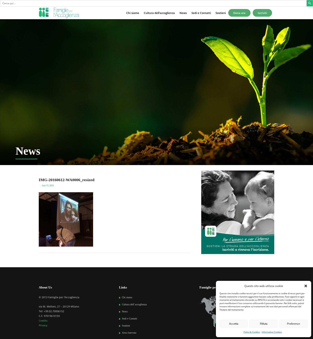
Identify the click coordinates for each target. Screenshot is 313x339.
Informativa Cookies (272, 332)
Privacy (43, 325)
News (125, 311)
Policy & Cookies (251, 332)
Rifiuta (263, 323)
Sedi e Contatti (129, 318)
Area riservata (129, 332)
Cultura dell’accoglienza (134, 304)
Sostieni (126, 325)
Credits (43, 320)
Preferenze (293, 323)
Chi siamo (127, 297)
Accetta (233, 323)
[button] (306, 286)
